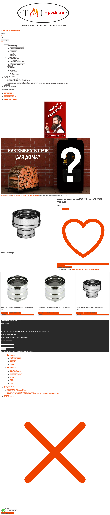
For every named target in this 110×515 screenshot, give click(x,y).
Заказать (3, 349)
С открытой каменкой (17, 47)
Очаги (12, 69)
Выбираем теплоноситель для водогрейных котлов (23, 82)
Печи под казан (15, 75)
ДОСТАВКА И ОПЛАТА (10, 76)
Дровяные (13, 51)
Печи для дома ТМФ (9, 93)
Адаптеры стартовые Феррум (31, 195)
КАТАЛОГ (6, 44)
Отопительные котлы (16, 64)
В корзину (65, 209)
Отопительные (14, 58)
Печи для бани (8, 92)
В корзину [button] (4, 312)
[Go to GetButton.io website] (3, 513)
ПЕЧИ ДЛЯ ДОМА (12, 57)
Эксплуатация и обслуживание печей (18, 80)
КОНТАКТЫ (7, 85)
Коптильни (13, 72)
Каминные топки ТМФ (17, 61)
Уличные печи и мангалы (10, 99)
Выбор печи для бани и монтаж (17, 79)
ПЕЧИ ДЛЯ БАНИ (12, 45)
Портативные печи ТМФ (17, 63)
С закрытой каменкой (17, 48)
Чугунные (13, 56)
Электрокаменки (15, 53)
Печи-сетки (13, 50)
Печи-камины (14, 60)
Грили (12, 73)
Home (2, 195)
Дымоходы (8, 195)
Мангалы (12, 70)
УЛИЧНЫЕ (10, 66)
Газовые (12, 54)
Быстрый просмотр (15, 312)
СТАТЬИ (6, 77)
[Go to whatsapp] (3, 510)
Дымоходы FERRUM (17, 195)
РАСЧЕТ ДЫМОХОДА (10, 86)
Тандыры (12, 67)
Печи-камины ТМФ (9, 95)
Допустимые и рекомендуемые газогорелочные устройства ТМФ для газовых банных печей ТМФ (37, 83)
